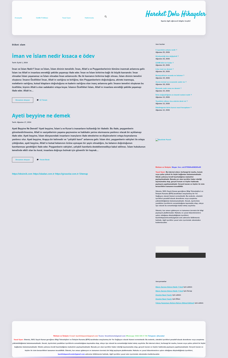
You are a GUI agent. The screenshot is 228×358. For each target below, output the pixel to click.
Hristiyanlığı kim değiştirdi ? (167, 56)
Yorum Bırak (45, 160)
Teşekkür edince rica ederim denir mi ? (172, 101)
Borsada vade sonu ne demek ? (168, 88)
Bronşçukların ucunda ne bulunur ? (170, 75)
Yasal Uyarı (66, 18)
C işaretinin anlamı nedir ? (166, 50)
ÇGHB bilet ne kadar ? (165, 63)
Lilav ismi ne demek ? (165, 69)
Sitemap (83, 174)
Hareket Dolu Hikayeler (176, 14)
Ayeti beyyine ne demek (41, 115)
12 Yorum (43, 100)
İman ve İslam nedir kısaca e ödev (53, 55)
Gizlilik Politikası (42, 18)
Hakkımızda (89, 18)
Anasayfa (18, 18)
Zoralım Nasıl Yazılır (164, 295)
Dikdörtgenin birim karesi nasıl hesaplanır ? (173, 107)
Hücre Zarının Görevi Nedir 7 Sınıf (169, 287)
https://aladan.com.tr (43, 174)
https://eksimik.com (22, 174)
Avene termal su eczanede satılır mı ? (171, 82)
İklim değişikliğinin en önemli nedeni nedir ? (174, 95)
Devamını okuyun (24, 101)
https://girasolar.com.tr (67, 174)
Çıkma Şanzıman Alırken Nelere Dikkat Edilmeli (175, 303)
